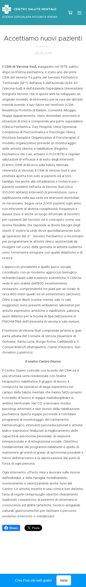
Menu (79, 12)
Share (13, 528)
